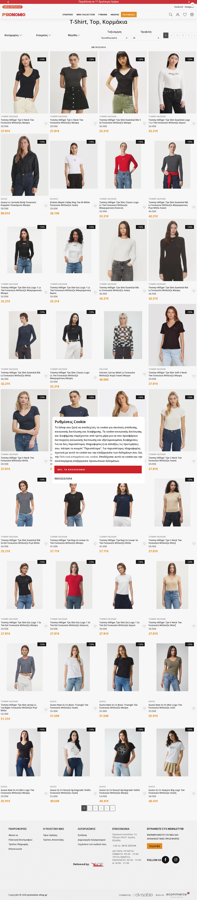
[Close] (192, 4)
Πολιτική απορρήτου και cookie (78, 456)
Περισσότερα (63, 478)
